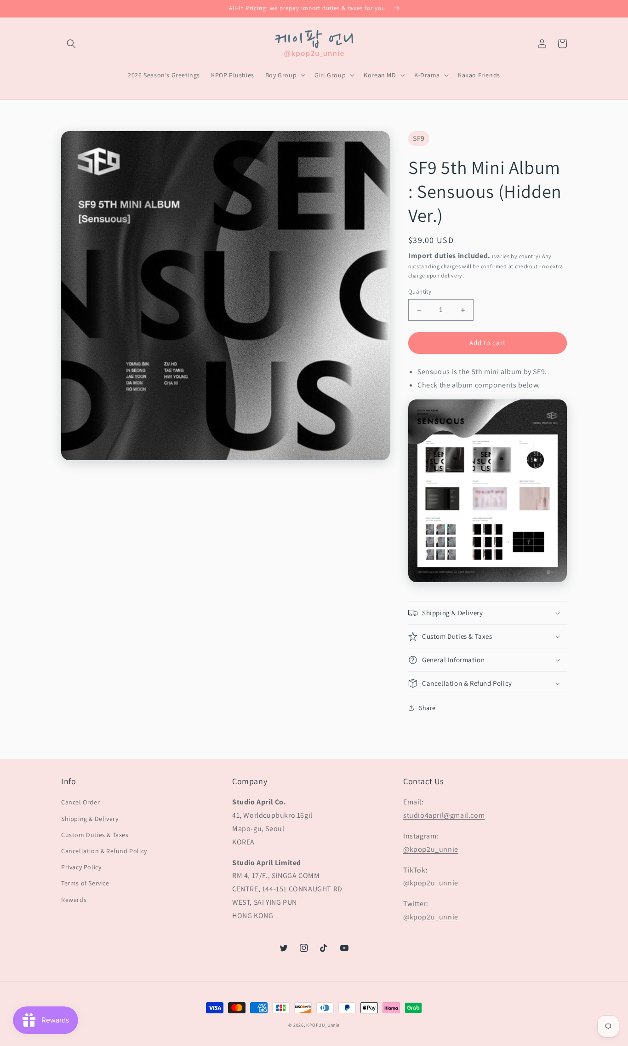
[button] (71, 44)
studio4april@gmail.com (444, 815)
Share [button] (427, 708)
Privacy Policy (81, 867)
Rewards (73, 900)
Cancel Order (80, 802)
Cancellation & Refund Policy (104, 851)
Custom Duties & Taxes (95, 835)
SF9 (419, 138)
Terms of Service (85, 883)
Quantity (419, 292)
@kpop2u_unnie (430, 849)
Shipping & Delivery (89, 819)
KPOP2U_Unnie (322, 1025)
